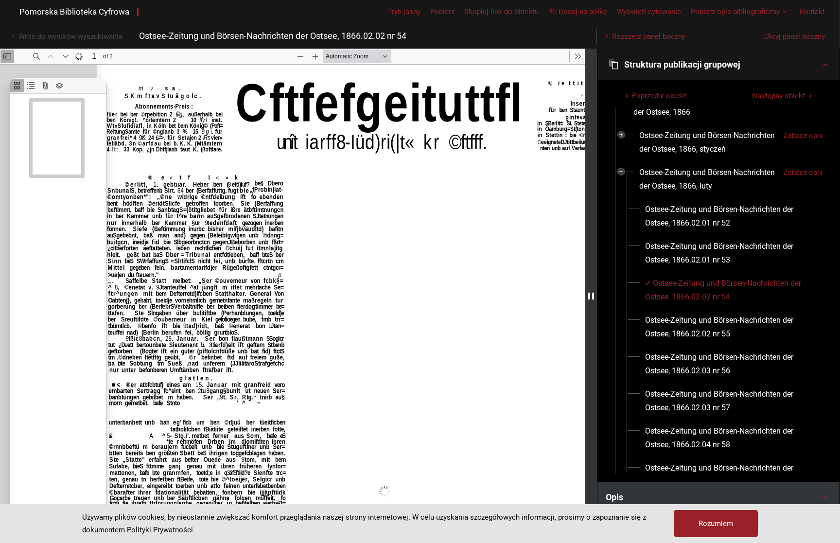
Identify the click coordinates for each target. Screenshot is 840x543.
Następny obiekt (778, 95)
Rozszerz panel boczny (648, 36)
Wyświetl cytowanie (649, 11)
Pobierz (442, 11)
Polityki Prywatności (160, 529)
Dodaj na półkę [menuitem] (583, 11)
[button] (718, 64)
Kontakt (812, 11)
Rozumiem (716, 523)
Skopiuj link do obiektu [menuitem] (501, 11)
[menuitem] (707, 142)
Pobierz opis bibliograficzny (735, 11)
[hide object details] (591, 296)
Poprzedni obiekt (659, 95)
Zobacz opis (803, 135)
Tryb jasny (404, 11)
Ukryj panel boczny (794, 36)
